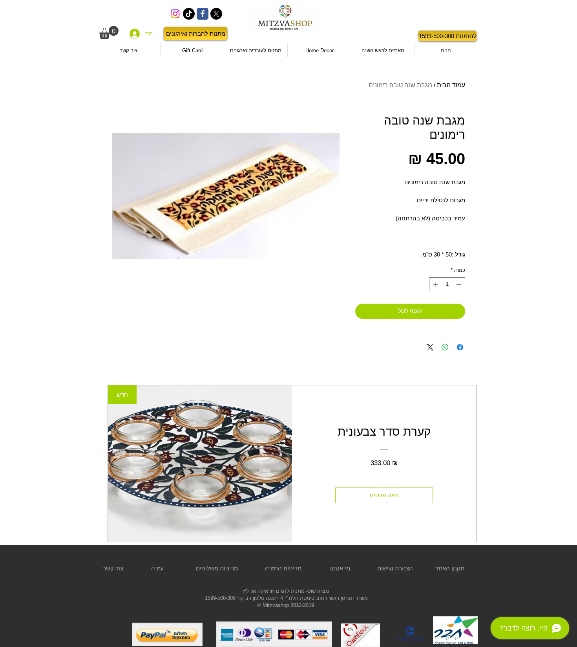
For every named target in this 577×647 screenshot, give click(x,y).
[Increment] (435, 284)
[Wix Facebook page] (202, 14)
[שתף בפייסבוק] (460, 347)
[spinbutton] (447, 284)
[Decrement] (459, 284)
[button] (109, 32)
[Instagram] (175, 14)
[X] (216, 14)
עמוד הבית (451, 85)
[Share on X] (430, 347)
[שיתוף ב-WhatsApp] (445, 347)
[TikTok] (189, 14)
